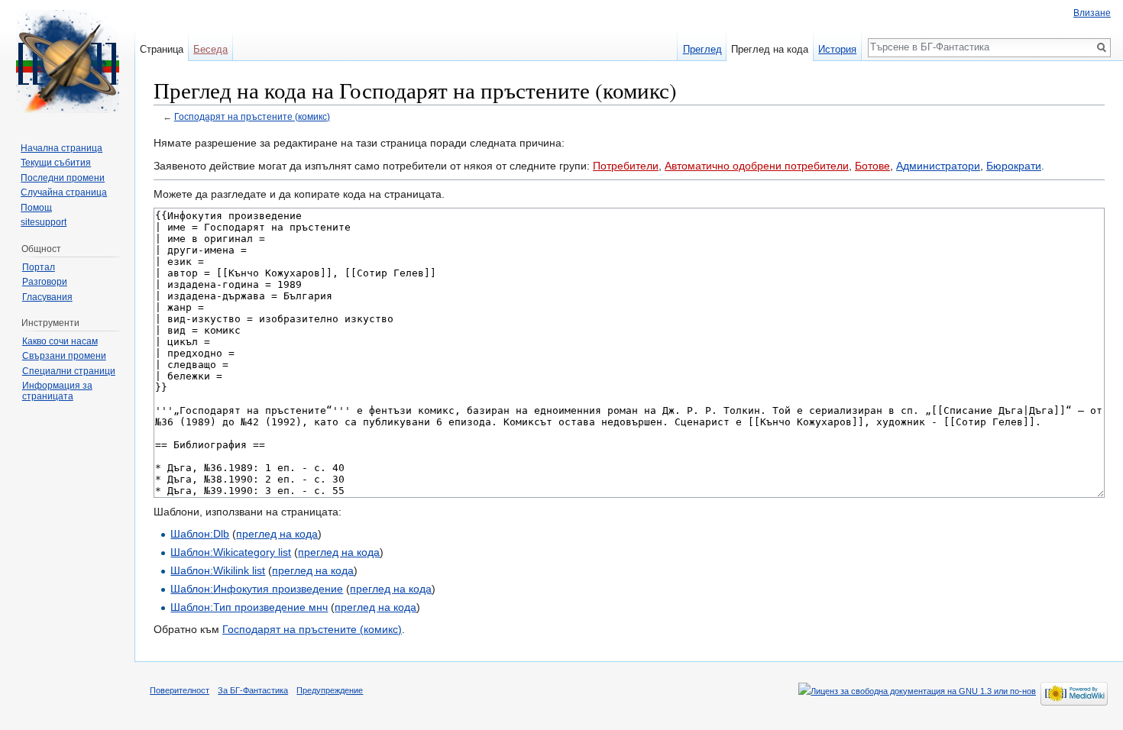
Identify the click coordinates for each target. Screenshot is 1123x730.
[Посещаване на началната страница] (67, 61)
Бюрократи (1013, 166)
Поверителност (179, 690)
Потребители (626, 166)
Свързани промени (64, 355)
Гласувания (47, 297)
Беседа (210, 49)
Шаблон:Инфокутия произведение (256, 589)
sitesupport (43, 222)
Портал (38, 267)
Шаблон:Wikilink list (217, 570)
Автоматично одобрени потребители (757, 166)
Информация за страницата (57, 391)
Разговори (44, 281)
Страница (161, 49)
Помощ (36, 207)
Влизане (1092, 13)
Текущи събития (56, 162)
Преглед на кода (769, 49)
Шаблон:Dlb (199, 534)
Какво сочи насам (60, 341)
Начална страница (61, 148)
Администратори (938, 166)
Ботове (872, 166)
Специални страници (68, 371)
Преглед (702, 49)
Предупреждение (329, 690)
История (837, 49)
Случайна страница (64, 192)
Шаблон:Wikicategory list (230, 552)
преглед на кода (277, 534)
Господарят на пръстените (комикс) (252, 116)
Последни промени (63, 178)
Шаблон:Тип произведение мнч (249, 607)
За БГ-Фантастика (253, 690)
